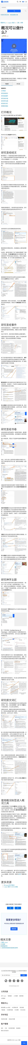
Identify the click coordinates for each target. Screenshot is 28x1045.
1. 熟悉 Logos (4, 942)
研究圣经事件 (4, 96)
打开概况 (3, 91)
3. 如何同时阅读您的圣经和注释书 (9, 948)
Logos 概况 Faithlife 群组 (11, 887)
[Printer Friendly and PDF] (5, 36)
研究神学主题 (4, 101)
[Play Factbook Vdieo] (14, 46)
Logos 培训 (11, 22)
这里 (19, 874)
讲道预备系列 (3, 946)
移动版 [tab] (18, 84)
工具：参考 (20, 22)
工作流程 (2, 944)
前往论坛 (14, 929)
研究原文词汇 (4, 103)
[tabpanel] (14, 487)
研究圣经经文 (4, 93)
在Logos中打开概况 (9, 885)
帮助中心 (3, 22)
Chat (24, 1043)
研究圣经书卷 (4, 98)
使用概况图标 (4, 106)
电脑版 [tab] (7, 84)
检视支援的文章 (14, 14)
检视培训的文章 (5, 14)
